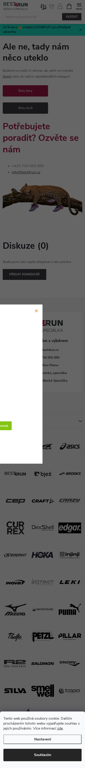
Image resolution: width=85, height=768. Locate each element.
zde (60, 728)
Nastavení (42, 739)
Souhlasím (42, 754)
